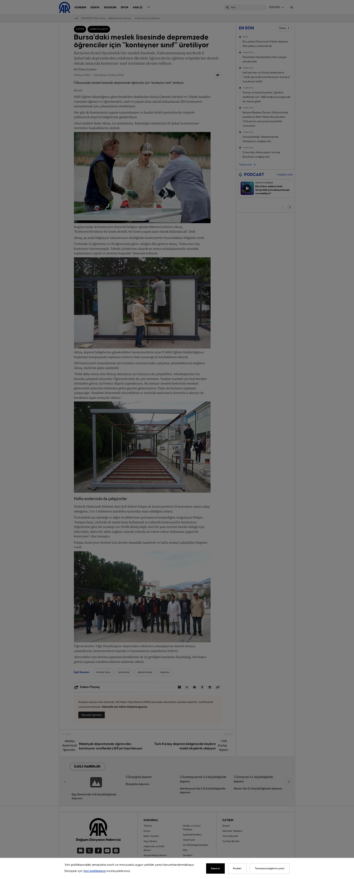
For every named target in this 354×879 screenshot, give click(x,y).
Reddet (237, 868)
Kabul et (215, 868)
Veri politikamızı (94, 871)
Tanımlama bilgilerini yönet (269, 868)
